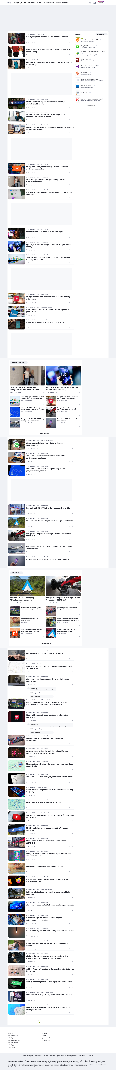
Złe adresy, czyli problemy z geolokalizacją (29, 619)
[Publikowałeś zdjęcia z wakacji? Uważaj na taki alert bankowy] (16, 893)
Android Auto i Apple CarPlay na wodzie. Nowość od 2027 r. (67, 630)
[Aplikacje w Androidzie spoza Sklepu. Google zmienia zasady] (16, 246)
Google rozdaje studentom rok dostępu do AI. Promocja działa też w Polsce (46, 115)
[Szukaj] (86, 2)
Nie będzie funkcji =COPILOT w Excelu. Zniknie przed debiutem (49, 193)
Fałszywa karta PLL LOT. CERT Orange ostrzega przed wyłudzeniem (33, 420)
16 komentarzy (32, 302)
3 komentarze (31, 68)
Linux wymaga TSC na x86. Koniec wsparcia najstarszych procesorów (44, 918)
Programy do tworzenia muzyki (14, 1037)
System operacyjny (46, 1040)
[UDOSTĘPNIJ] (72, 42)
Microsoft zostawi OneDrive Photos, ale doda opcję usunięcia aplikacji (48, 1008)
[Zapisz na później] (69, 42)
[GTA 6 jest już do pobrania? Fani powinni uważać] (16, 38)
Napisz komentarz (33, 42)
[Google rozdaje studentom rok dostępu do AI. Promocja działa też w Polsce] (16, 116)
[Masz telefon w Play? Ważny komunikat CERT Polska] (16, 996)
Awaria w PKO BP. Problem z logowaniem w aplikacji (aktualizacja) (49, 667)
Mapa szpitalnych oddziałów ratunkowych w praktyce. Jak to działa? (49, 765)
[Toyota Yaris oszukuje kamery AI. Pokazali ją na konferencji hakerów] (51, 622)
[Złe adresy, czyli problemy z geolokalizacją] (15, 622)
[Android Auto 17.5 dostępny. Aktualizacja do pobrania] (16, 522)
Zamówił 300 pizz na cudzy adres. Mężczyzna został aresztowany (48, 50)
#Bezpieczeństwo (18, 362)
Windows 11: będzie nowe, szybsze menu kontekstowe (49, 776)
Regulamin (45, 1056)
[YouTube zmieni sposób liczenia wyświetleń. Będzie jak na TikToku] (16, 816)
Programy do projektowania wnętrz (15, 1038)
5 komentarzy (31, 461)
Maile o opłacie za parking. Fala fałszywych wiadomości (67, 608)
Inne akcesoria (85, 94)
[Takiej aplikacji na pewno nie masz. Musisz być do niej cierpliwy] (16, 791)
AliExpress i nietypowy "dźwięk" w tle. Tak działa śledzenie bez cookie (47, 167)
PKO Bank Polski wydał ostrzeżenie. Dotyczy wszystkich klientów (45, 102)
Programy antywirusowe (87, 41)
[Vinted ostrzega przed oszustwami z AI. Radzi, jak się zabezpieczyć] (16, 64)
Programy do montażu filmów (13, 1040)
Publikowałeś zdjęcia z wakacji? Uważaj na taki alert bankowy (48, 893)
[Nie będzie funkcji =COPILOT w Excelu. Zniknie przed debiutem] (16, 194)
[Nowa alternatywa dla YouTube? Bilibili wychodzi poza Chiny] (16, 311)
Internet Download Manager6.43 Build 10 (93, 52)
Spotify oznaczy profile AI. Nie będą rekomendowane (49, 981)
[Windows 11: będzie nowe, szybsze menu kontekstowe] (16, 778)
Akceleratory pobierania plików (89, 55)
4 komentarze (31, 263)
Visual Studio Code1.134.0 (89, 66)
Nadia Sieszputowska (42, 761)
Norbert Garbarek (41, 787)
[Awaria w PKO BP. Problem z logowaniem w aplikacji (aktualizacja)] (16, 667)
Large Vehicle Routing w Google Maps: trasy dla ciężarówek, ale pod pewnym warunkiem (32, 608)
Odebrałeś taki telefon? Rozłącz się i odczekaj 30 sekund (47, 944)
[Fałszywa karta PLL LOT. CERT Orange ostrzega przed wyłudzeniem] (15, 423)
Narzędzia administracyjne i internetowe (92, 80)
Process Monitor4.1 (87, 86)
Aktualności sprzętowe (47, 1037)
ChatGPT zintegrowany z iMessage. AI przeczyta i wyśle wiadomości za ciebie (50, 128)
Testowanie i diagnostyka (88, 47)
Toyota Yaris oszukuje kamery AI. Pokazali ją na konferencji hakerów (68, 619)
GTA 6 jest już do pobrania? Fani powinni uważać (47, 36)
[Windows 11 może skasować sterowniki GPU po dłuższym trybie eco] (16, 457)
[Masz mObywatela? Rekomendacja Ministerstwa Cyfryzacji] (16, 716)
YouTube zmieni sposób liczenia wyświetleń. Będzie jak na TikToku (50, 816)
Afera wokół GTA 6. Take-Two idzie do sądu (44, 231)
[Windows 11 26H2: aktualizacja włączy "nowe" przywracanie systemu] (15, 412)
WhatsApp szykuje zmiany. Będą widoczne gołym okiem (44, 444)
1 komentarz (31, 250)
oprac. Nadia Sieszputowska (44, 307)
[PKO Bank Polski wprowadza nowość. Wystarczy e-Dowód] (16, 829)
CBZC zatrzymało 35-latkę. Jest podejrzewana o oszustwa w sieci (24, 388)
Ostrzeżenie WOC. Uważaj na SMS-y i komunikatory (68, 420)
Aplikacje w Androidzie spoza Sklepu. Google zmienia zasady (49, 245)
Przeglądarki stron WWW (87, 74)
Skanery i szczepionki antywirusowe (90, 100)
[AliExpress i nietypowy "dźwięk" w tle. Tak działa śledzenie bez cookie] (16, 168)
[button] (106, 2)
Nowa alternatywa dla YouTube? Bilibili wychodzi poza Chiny (47, 310)
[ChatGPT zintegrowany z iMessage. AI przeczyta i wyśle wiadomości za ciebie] (16, 129)
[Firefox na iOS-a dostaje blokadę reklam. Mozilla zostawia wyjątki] (16, 881)
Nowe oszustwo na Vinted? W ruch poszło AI (45, 322)
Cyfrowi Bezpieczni (62, 2)
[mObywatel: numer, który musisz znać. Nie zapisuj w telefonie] (16, 298)
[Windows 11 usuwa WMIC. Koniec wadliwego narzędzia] (16, 906)
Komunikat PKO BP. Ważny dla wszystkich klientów (48, 508)
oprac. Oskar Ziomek (42, 99)
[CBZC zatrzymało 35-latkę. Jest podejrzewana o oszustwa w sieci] (16, 181)
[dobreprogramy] (20, 2)
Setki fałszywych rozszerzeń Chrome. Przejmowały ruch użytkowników (48, 258)
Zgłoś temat (60, 1056)
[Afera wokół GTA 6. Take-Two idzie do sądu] (16, 233)
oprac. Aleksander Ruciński (28, 611)
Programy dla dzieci (11, 1044)
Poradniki (44, 1035)
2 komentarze (31, 133)
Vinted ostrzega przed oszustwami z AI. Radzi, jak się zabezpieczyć (49, 63)
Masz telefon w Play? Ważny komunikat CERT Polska (49, 994)
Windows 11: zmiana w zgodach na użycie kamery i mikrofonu (47, 680)
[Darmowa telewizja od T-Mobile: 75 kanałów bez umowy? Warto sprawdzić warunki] (16, 752)
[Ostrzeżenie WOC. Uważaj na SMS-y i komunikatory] (51, 423)
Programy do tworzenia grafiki (14, 1045)
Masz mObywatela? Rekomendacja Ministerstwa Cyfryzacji (47, 716)
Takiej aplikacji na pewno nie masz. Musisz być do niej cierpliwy (49, 790)
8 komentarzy (31, 684)
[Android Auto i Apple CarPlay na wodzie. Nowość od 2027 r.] (51, 633)
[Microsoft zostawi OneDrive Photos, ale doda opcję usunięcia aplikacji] (16, 1009)
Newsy (39, 2)
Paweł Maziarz (41, 34)
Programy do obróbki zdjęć (13, 1035)
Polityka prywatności (71, 1056)
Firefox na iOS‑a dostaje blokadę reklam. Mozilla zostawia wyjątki (47, 880)
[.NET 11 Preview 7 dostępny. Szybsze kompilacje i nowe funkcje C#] (16, 970)
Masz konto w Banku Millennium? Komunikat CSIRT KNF (46, 842)
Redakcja (38, 1056)
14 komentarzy (32, 782)
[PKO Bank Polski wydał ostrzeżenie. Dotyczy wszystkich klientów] (16, 103)
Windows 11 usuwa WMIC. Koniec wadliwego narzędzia (50, 905)
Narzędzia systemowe (87, 87)
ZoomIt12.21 (85, 92)
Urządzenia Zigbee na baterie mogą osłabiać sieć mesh (50, 930)
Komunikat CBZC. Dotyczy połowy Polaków (44, 653)
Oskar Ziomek (40, 664)
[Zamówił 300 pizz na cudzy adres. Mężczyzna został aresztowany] (16, 51)
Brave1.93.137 (85, 72)
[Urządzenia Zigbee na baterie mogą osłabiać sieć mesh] (16, 932)
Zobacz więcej (44, 433)
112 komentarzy (32, 720)
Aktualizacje (100, 34)
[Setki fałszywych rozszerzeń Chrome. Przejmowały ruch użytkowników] (16, 259)
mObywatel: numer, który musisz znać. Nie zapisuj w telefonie (48, 297)
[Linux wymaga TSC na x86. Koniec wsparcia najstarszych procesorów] (16, 919)
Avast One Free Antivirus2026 (90, 40)
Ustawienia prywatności (86, 1056)
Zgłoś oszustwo (49, 2)
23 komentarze (32, 659)
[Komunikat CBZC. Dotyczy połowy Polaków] (16, 655)
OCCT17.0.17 (85, 59)
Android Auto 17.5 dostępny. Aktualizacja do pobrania (49, 521)
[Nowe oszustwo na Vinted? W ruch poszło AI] (16, 324)
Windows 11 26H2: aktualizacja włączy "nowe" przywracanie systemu (33, 409)
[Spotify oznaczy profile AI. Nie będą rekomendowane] (16, 983)
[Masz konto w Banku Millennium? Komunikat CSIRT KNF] (16, 842)
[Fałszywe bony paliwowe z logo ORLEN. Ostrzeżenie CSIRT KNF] (51, 412)
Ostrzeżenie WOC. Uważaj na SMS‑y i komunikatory (48, 559)
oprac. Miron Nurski (42, 125)
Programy (31, 2)
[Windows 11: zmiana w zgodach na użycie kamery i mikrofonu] (16, 680)
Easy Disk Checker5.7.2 (88, 46)
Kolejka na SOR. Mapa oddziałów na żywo (44, 802)
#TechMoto (16, 573)
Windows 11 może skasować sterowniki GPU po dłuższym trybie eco (45, 457)
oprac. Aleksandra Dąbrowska (45, 47)
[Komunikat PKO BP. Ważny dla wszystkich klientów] (16, 509)
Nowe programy (11, 1047)
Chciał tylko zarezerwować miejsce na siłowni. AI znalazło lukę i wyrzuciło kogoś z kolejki (47, 957)
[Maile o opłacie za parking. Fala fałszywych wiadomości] (51, 611)
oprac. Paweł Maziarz (42, 112)
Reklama (52, 1056)
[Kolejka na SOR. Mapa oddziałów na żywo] (16, 804)
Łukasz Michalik (25, 622)
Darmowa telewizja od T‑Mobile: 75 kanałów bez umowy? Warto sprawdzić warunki (47, 752)
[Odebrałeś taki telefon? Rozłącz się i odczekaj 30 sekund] (16, 945)
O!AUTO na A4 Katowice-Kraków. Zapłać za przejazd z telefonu (31, 630)
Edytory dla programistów (88, 67)
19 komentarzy (32, 949)
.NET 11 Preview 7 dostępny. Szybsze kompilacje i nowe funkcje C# (50, 970)
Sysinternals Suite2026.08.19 (90, 79)
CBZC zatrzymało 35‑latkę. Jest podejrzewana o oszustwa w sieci (45, 180)
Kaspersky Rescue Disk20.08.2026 (91, 99)
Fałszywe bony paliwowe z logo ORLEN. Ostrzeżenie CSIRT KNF (67, 409)
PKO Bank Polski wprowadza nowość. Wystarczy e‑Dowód (47, 829)
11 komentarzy (32, 833)
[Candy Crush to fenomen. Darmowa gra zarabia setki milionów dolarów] (16, 855)
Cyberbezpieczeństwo (47, 1038)
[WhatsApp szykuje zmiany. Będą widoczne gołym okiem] (16, 444)
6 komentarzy (31, 185)
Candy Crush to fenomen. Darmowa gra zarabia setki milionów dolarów (49, 854)
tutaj (39, 1066)
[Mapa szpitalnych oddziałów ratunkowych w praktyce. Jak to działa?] (16, 765)
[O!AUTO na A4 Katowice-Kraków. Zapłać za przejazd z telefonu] (15, 633)
